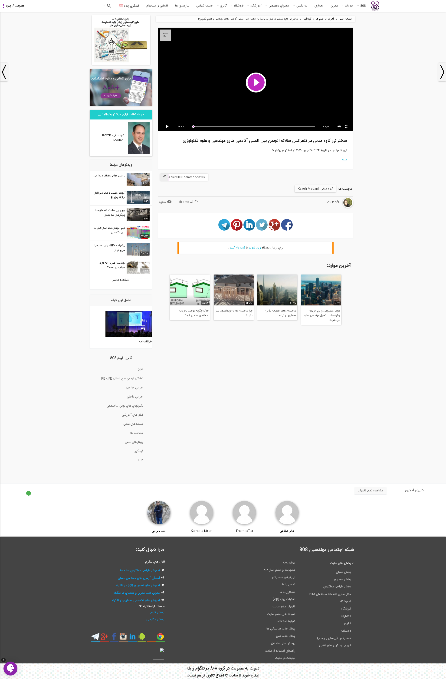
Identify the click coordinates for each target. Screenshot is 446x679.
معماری (319, 5)
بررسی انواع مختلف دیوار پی (109, 175)
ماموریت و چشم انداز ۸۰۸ (279, 570)
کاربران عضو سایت (283, 606)
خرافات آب (145, 341)
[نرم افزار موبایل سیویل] (142, 638)
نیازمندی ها (182, 5)
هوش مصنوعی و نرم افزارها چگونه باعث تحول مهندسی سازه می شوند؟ (322, 315)
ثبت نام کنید (237, 247)
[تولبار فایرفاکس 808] (151, 638)
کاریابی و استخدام (157, 5)
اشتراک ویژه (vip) (284, 599)
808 (363, 5)
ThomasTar (244, 530)
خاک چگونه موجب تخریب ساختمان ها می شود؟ (194, 313)
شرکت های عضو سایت (281, 614)
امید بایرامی (159, 530)
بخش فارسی (156, 612)
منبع (344, 159)
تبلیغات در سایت (285, 658)
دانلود (162, 202)
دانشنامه (346, 630)
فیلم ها (320, 19)
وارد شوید (255, 247)
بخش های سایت (340, 563)
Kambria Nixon (201, 530)
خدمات (349, 5)
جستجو (108, 6)
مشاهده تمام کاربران (370, 490)
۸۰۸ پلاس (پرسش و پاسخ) (334, 638)
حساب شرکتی (204, 5)
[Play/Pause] (168, 127)
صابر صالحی (287, 530)
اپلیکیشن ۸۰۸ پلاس (283, 577)
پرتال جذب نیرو (285, 636)
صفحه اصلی (345, 19)
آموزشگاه (256, 5)
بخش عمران (343, 572)
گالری (223, 5)
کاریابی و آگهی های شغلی (335, 645)
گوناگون (307, 19)
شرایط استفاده (286, 621)
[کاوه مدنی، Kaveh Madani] (139, 153)
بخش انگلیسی (155, 619)
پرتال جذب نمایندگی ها (280, 628)
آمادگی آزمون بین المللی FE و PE (122, 378)
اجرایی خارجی (134, 387)
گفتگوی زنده (131, 6)
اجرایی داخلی (135, 396)
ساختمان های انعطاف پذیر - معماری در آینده (280, 313)
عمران (334, 5)
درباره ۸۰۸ (289, 562)
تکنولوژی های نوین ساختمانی (125, 405)
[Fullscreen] (346, 127)
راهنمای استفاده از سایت (280, 650)
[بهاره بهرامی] (336, 207)
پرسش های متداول (283, 643)
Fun (140, 460)
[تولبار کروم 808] (160, 638)
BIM (140, 369)
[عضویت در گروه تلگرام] (95, 638)
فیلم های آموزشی (132, 414)
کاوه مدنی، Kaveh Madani (315, 188)
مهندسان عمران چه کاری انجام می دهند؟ (112, 265)
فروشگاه (238, 5)
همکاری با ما (287, 592)
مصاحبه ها (136, 433)
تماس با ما (288, 584)
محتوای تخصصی (279, 5)
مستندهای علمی (133, 424)
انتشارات (346, 616)
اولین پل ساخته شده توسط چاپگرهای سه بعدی (110, 212)
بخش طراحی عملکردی (337, 586)
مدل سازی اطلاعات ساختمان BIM (330, 594)
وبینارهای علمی (134, 442)
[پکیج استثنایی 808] (121, 64)
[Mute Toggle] (339, 127)
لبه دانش (302, 5)
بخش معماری (342, 579)
